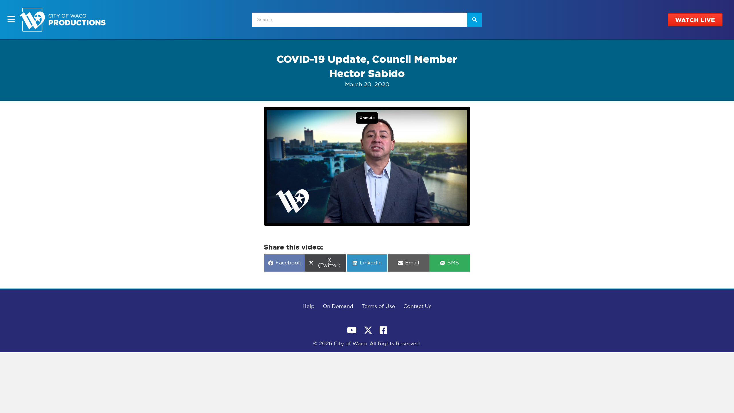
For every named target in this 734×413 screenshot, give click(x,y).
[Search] (474, 20)
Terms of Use (378, 306)
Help (308, 306)
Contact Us (417, 306)
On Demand (338, 306)
